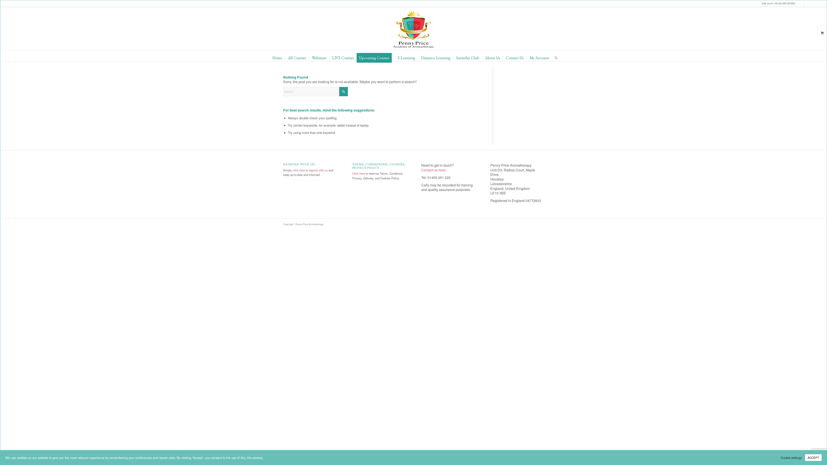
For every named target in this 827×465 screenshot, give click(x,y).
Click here (358, 173)
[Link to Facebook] (807, 5)
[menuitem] (277, 58)
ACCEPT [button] (813, 458)
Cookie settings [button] (791, 458)
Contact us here (433, 169)
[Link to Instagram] (800, 5)
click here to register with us (310, 170)
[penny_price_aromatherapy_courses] (413, 28)
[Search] (554, 58)
